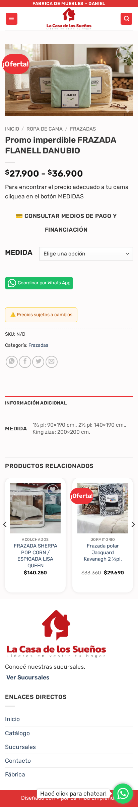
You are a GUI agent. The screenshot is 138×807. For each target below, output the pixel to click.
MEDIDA (18, 252)
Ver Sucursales (28, 677)
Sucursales (20, 747)
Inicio (12, 129)
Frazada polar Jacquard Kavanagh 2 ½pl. (103, 552)
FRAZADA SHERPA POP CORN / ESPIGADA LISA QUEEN (35, 555)
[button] (11, 19)
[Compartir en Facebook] (25, 362)
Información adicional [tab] (36, 403)
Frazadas (83, 129)
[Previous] (5, 538)
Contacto (18, 760)
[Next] (133, 538)
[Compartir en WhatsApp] (12, 362)
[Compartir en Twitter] (38, 362)
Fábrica (15, 774)
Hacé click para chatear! (73, 793)
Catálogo (17, 733)
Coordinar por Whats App (44, 283)
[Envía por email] (52, 362)
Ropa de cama (44, 129)
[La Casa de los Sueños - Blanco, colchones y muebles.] (69, 19)
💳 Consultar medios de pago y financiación (66, 222)
